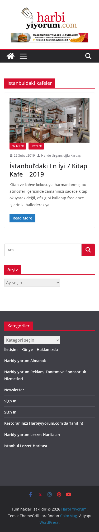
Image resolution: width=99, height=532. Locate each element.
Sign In (10, 400)
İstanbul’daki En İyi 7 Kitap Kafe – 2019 (48, 169)
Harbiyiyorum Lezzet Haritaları (32, 434)
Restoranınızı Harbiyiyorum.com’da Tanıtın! (43, 423)
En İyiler (18, 146)
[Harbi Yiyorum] (10, 56)
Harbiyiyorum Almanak (25, 360)
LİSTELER (36, 146)
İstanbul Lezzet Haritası (25, 445)
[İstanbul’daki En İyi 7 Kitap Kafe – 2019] (49, 120)
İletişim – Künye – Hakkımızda (31, 349)
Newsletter (14, 389)
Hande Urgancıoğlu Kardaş (61, 155)
